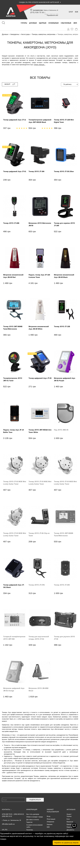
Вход (48, 816)
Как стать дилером (32, 814)
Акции (69, 814)
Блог (71, 12)
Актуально (71, 809)
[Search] (3, 22)
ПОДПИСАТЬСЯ (35, 799)
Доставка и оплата (32, 819)
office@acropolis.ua (8, 824)
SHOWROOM (38, 10)
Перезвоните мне (52, 15)
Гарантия (29, 822)
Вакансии (70, 821)
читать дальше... (39, 64)
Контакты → (7, 809)
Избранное (50, 821)
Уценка (69, 816)
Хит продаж (7, 95)
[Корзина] (76, 29)
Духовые (5, 34)
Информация (31, 809)
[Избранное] (72, 29)
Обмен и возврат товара (34, 817)
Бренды (69, 824)
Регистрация (51, 819)
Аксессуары (25, 34)
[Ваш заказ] (68, 29)
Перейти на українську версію (66, 843)
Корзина (49, 824)
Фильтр (7, 84)
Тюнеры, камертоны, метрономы (44, 34)
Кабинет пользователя (53, 811)
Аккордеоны (14, 34)
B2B (76, 12)
